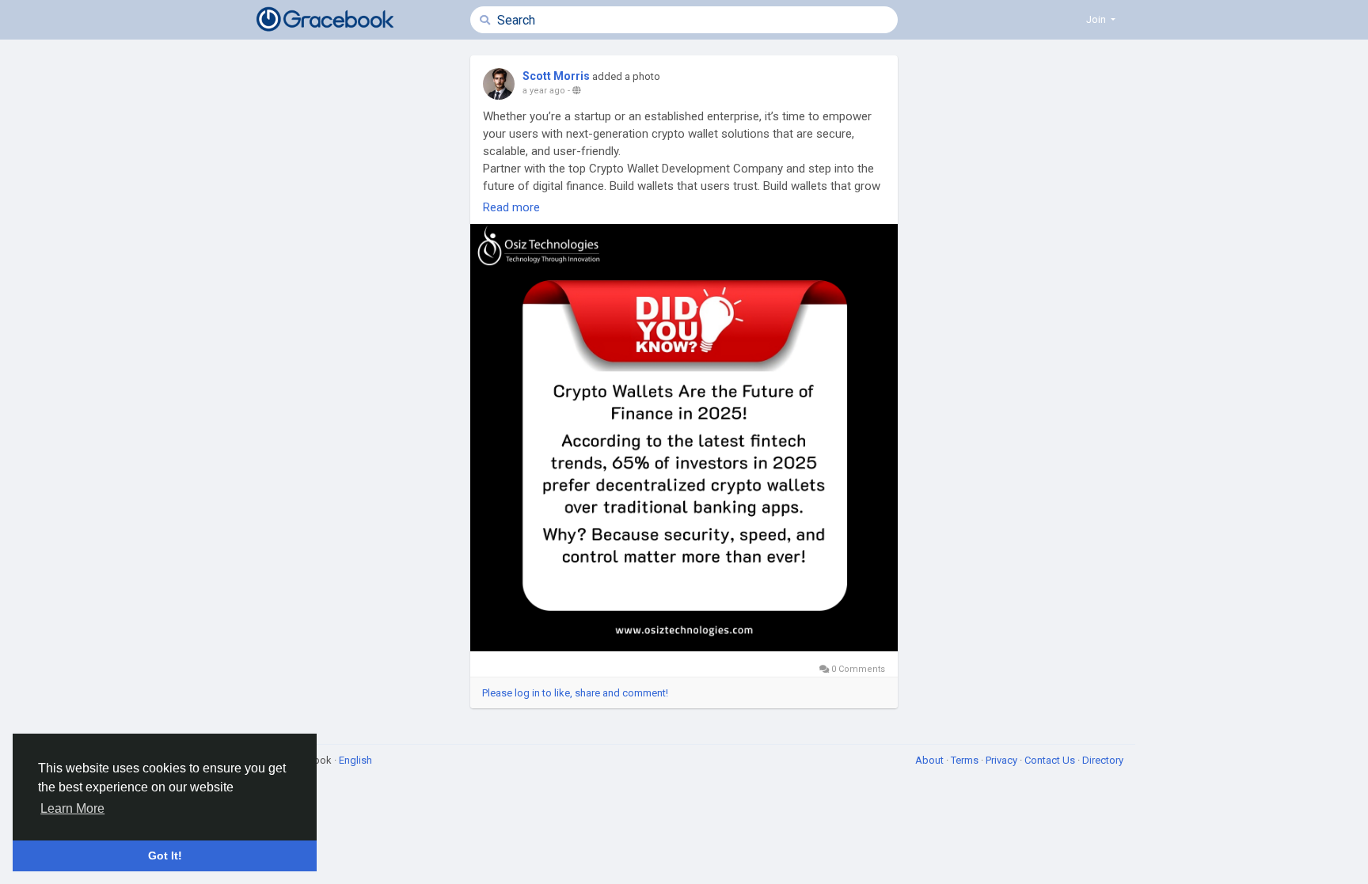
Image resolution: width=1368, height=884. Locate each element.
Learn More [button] (72, 808)
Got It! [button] (165, 855)
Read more (511, 207)
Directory (1102, 760)
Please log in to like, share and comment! (575, 693)
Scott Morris (556, 76)
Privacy (1003, 760)
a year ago (543, 90)
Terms (966, 760)
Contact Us (1050, 760)
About (930, 760)
